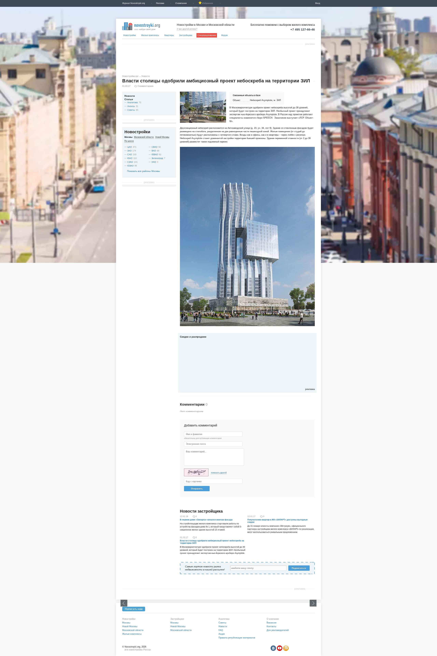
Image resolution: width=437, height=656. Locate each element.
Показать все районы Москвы (143, 171)
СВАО (154, 147)
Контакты (271, 626)
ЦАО (129, 147)
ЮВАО (155, 154)
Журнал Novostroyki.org (133, 3)
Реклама (160, 3)
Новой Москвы (129, 626)
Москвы (126, 622)
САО (129, 154)
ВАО (154, 151)
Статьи (128, 99)
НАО (154, 162)
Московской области (132, 630)
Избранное (208, 3)
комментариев (145, 86)
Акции (221, 634)
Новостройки (129, 35)
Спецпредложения (207, 35)
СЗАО (130, 162)
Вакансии (271, 622)
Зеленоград (157, 158)
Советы (131, 110)
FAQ (220, 630)
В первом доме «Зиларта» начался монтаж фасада (206, 520)
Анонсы (131, 106)
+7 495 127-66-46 (302, 29)
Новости (146, 76)
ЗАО (129, 151)
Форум (224, 35)
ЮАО (129, 158)
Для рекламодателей (278, 630)
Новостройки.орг (130, 76)
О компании (181, 3)
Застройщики (185, 35)
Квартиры (169, 35)
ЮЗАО (130, 166)
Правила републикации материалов (236, 637)
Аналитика (132, 102)
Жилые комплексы (150, 35)
